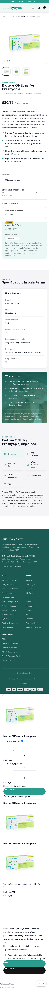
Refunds (28, 679)
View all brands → (33, 627)
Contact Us (6, 660)
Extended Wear (8, 597)
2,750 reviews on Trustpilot (13, 94)
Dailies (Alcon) (31, 584)
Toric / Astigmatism (10, 602)
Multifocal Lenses (9, 606)
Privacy (12, 679)
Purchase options (10, 204)
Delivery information (10, 643)
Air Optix (29, 593)
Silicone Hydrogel (9, 614)
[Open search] (38, 7)
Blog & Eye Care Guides (12, 656)
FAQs (4, 639)
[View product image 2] (16, 71)
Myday (28, 597)
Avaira (28, 614)
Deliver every (11, 234)
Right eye (7, 760)
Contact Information (24, 683)
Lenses (11, 17)
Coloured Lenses (9, 610)
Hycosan (29, 619)
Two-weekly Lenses (10, 589)
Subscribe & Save (13, 225)
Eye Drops (6, 619)
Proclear (29, 606)
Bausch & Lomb (32, 623)
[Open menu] (33, 7)
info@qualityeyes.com (25, 559)
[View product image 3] (26, 71)
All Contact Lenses (9, 580)
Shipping (36, 679)
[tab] (13, 454)
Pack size (6, 175)
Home (4, 17)
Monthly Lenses (8, 593)
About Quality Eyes (10, 652)
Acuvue (29, 580)
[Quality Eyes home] (14, 8)
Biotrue (29, 610)
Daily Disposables (9, 584)
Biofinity (29, 589)
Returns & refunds (9, 647)
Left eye (7, 782)
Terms (20, 679)
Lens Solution (7, 627)
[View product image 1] (6, 71)
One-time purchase (14, 210)
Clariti (28, 602)
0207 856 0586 (8, 559)
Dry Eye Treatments (10, 623)
